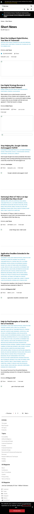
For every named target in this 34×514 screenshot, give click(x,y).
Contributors (5, 470)
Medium (5, 498)
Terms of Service (6, 478)
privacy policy (26, 505)
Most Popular (5, 425)
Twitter (5, 491)
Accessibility (5, 436)
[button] (32, 507)
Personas (4, 454)
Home (2, 21)
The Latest (4, 423)
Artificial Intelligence (6, 439)
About (3, 468)
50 (22, 413)
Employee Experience (7, 447)
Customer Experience (7, 443)
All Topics (4, 427)
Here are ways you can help (11, 2)
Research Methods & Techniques (10, 456)
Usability (4, 461)
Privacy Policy (5, 476)
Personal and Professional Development (12, 452)
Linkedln (5, 493)
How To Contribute (6, 472)
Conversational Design (7, 441)
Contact (4, 474)
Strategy (4, 458)
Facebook (5, 489)
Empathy (4, 445)
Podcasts (4, 430)
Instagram (5, 495)
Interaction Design (6, 450)
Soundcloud (6, 500)
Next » (26, 413)
